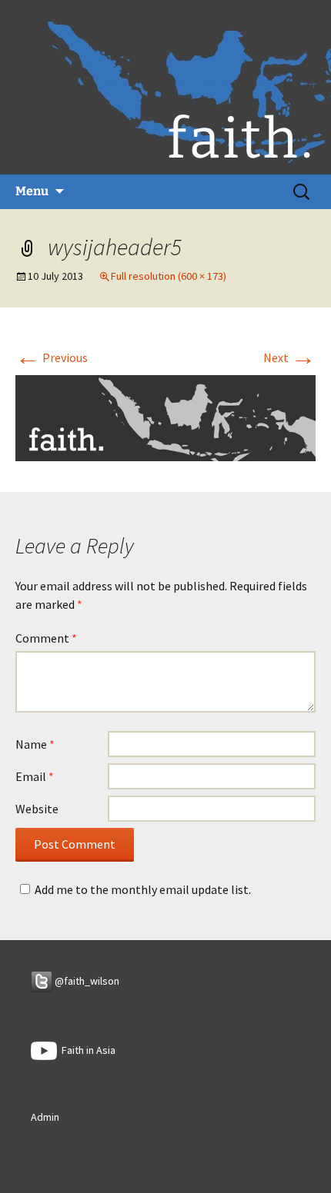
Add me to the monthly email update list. (143, 889)
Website (37, 808)
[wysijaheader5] (165, 416)
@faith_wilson (85, 981)
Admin (45, 1117)
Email (34, 776)
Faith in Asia (86, 1050)
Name (35, 744)
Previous (51, 357)
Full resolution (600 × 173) (168, 276)
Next (289, 357)
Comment (46, 638)
